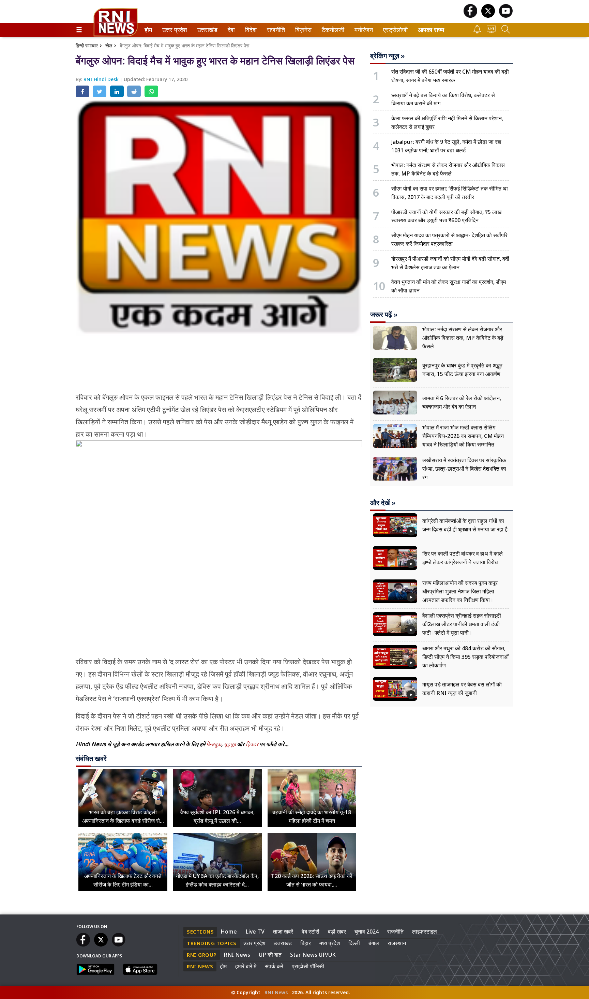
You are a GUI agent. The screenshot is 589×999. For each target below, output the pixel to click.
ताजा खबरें (283, 931)
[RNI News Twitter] (488, 16)
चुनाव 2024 (366, 931)
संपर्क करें (274, 966)
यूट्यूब (230, 744)
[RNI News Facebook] (470, 16)
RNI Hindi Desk (102, 79)
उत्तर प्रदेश (173, 29)
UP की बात (270, 955)
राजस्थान (397, 943)
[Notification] (477, 31)
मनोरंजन (362, 29)
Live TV (255, 931)
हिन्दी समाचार (87, 45)
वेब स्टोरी (310, 931)
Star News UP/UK (313, 955)
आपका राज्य (431, 29)
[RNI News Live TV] (491, 31)
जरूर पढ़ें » (383, 314)
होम (148, 29)
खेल (108, 45)
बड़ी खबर (337, 931)
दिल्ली (354, 943)
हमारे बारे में (245, 966)
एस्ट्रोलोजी (394, 29)
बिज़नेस (302, 29)
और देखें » (382, 503)
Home (229, 931)
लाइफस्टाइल (424, 931)
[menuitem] (148, 30)
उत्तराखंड (206, 29)
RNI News (237, 955)
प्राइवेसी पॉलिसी (308, 966)
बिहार (305, 943)
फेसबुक (214, 744)
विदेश (250, 29)
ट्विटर (252, 744)
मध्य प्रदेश (329, 943)
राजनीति (275, 29)
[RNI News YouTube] (506, 16)
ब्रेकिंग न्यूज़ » (387, 56)
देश (231, 29)
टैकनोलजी (332, 29)
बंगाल (373, 943)
